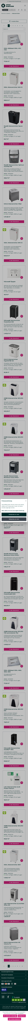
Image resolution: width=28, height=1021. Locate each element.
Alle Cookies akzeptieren (14, 1019)
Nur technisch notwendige (10, 1015)
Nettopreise (14, 519)
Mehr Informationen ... (19, 1013)
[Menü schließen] (26, 501)
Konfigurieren (22, 1015)
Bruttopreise (14, 514)
